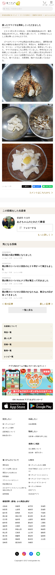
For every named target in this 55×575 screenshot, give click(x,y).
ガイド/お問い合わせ (10, 469)
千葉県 (43, 513)
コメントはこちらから (39, 193)
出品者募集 (32, 424)
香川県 (5, 536)
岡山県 (5, 533)
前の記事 (9, 304)
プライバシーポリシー (10, 480)
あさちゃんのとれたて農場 (31, 222)
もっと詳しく (44, 235)
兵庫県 (43, 526)
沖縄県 (30, 542)
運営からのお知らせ (10, 473)
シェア (37, 186)
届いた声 (8, 338)
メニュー (51, 5)
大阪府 (30, 526)
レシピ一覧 (8, 357)
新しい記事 (45, 304)
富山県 (43, 516)
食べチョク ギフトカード (37, 482)
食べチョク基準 (8, 428)
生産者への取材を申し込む (38, 436)
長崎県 (17, 539)
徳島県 (43, 533)
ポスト (27, 186)
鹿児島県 (18, 542)
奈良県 (5, 529)
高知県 (30, 536)
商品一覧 (8, 332)
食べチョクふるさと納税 (37, 465)
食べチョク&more (35, 486)
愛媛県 (17, 536)
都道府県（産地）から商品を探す (16, 501)
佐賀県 (5, 539)
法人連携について (35, 449)
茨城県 (43, 509)
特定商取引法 (7, 484)
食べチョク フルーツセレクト (39, 479)
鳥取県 (30, 529)
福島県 (30, 509)
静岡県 (17, 523)
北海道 (5, 506)
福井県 (17, 519)
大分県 (43, 539)
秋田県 (5, 509)
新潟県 (30, 516)
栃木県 (5, 513)
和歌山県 (18, 529)
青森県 (17, 506)
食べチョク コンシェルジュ (38, 475)
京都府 (17, 526)
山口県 (30, 533)
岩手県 (30, 506)
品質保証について (9, 432)
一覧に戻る (27, 310)
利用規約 (6, 476)
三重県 (43, 523)
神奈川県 (18, 516)
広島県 (17, 533)
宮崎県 (5, 542)
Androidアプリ (34, 494)
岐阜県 (5, 523)
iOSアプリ (32, 490)
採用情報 (6, 494)
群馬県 (17, 513)
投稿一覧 (8, 344)
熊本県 (30, 539)
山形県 (17, 509)
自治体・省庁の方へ (36, 452)
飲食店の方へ (7, 435)
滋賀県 (5, 526)
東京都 (5, 516)
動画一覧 (8, 350)
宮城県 (43, 506)
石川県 (5, 519)
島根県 (43, 529)
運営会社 (6, 465)
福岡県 (43, 536)
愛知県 (30, 523)
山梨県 (30, 519)
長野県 (43, 519)
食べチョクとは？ (9, 424)
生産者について (10, 326)
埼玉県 (30, 513)
